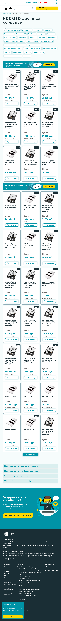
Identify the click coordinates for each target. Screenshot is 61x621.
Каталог (9, 13)
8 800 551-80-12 (23, 599)
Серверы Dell (38, 30)
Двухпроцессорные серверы (32, 48)
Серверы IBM (21, 45)
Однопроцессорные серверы (12, 48)
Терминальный (8, 34)
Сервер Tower (22, 37)
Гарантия (6, 577)
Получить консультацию (44, 8)
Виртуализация (18, 52)
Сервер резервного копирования (14, 41)
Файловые (42, 37)
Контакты (7, 575)
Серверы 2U (50, 34)
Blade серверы (52, 37)
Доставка (6, 573)
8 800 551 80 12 (45, 2)
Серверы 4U (32, 37)
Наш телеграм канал (52, 570)
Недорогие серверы (47, 41)
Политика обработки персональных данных (10, 585)
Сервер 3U (27, 56)
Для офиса (7, 52)
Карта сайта (7, 582)
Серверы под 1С (21, 34)
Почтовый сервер (39, 52)
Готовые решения (9, 45)
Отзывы (6, 571)
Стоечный (28, 52)
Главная (6, 566)
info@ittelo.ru (31, 2)
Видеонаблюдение (10, 37)
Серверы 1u (41, 34)
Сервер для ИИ (26, 30)
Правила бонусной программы (9, 593)
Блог (5, 569)
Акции (6, 580)
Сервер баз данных (32, 41)
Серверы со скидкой (34, 45)
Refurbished (31, 34)
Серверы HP (48, 30)
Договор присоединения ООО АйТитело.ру (10, 589)
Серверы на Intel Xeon (49, 48)
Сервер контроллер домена (12, 56)
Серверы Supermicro (14, 30)
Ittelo (4, 13)
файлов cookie (7, 610)
